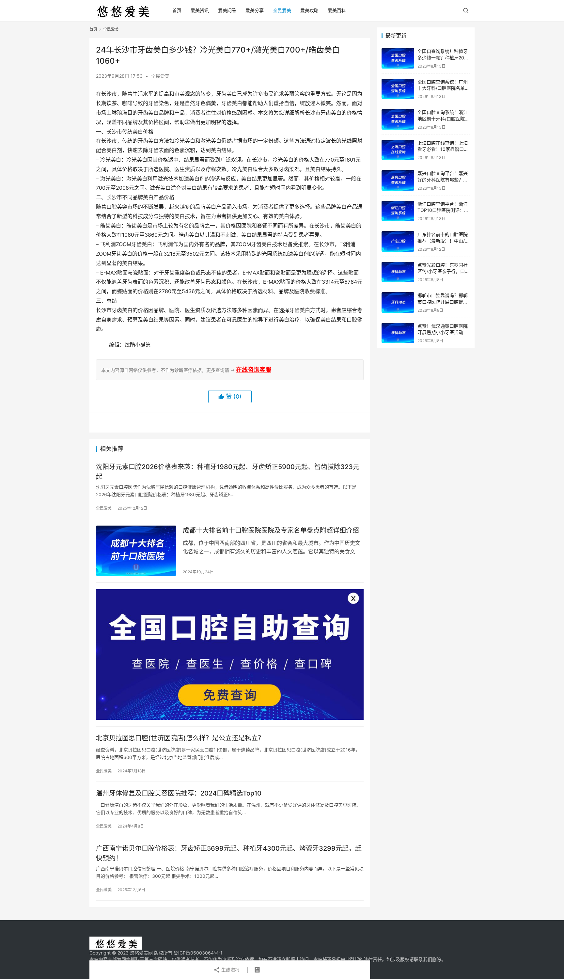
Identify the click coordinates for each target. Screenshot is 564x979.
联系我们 (423, 959)
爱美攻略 (309, 10)
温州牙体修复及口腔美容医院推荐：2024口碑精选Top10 (178, 793)
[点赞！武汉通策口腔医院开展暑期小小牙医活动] (398, 333)
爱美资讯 (200, 10)
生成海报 (230, 969)
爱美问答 (227, 10)
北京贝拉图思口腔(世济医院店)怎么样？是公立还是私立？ (180, 738)
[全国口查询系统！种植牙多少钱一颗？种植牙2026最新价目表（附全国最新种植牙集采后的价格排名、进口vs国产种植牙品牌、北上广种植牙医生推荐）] (398, 58)
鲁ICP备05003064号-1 (198, 952)
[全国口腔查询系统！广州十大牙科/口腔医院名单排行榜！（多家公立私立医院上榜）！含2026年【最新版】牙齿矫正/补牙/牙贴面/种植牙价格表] (398, 89)
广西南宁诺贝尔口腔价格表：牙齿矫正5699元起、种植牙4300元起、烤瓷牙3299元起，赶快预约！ (229, 853)
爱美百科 (337, 10)
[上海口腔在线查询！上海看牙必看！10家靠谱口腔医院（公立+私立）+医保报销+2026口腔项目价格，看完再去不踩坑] (398, 150)
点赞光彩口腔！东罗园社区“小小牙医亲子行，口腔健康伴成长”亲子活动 (443, 271)
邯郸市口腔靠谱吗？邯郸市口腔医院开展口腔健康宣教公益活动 (442, 301)
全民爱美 (282, 10)
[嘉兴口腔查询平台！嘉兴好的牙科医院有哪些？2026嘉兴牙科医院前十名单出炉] (398, 180)
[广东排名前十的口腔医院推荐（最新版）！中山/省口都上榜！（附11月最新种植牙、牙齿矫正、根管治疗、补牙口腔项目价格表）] (398, 241)
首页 (176, 10)
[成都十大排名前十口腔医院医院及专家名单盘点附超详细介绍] (136, 551)
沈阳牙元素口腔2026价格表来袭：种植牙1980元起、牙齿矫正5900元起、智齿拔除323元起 (227, 471)
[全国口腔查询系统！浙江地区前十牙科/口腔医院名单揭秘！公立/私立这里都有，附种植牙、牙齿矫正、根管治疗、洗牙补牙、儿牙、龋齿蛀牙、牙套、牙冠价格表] (398, 119)
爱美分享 (254, 10)
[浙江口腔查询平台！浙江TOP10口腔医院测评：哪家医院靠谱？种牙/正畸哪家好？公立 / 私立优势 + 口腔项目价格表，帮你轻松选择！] (398, 211)
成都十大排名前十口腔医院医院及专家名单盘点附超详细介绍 (271, 530)
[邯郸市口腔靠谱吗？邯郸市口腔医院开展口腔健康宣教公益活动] (398, 302)
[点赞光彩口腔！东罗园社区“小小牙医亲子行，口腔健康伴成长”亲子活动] (398, 272)
